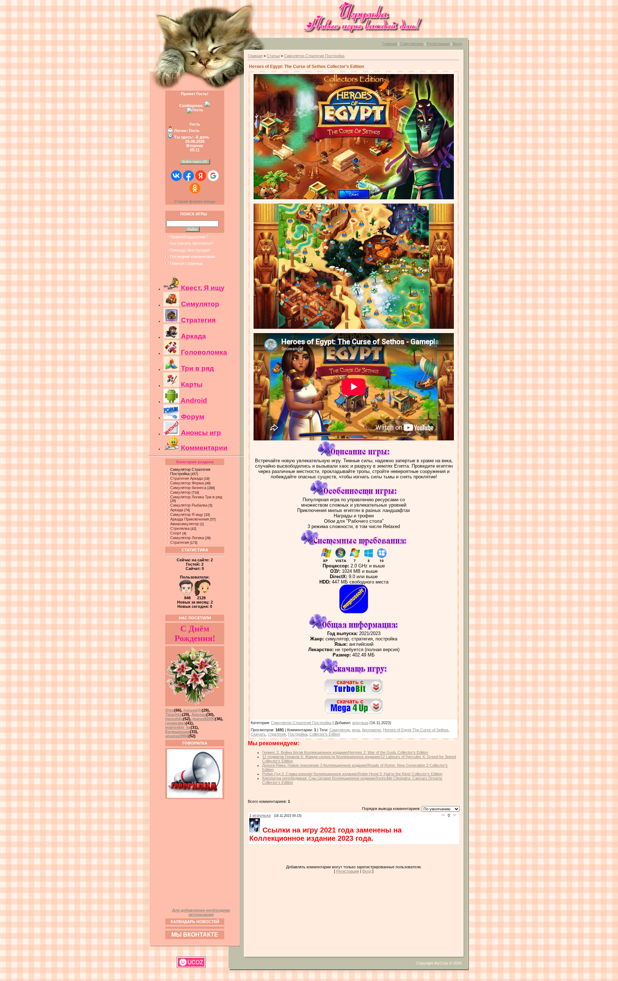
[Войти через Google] (213, 175)
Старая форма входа (194, 201)
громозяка (175, 723)
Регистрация (438, 44)
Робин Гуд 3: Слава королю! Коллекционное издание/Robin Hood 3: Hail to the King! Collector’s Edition (352, 774)
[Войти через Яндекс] (200, 175)
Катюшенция (177, 731)
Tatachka (173, 714)
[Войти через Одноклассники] (195, 188)
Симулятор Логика (187, 538)
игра (356, 730)
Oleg (169, 710)
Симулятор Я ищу (186, 514)
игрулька (360, 723)
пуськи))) (192, 710)
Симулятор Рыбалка (188, 505)
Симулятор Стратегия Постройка (314, 56)
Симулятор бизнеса (188, 487)
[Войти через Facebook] (188, 175)
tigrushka (174, 719)
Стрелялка (180, 528)
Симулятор (180, 492)
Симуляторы (411, 44)
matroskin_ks (178, 727)
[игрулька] (256, 831)
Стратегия (179, 542)
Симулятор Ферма (187, 483)
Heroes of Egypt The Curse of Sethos (415, 730)
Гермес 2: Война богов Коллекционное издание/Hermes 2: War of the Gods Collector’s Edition (345, 752)
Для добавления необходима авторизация (201, 912)
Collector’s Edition (324, 734)
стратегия (277, 734)
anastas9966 (176, 736)
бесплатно (371, 730)
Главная (389, 44)
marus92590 (203, 719)
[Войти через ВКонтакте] (176, 175)
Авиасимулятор (184, 524)
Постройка (297, 734)
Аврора (198, 714)
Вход (457, 44)
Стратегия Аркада (186, 478)
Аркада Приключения (189, 519)
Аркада (176, 510)
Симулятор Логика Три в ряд (196, 497)
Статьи (273, 56)
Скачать (258, 734)
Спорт (175, 533)
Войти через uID (194, 162)
